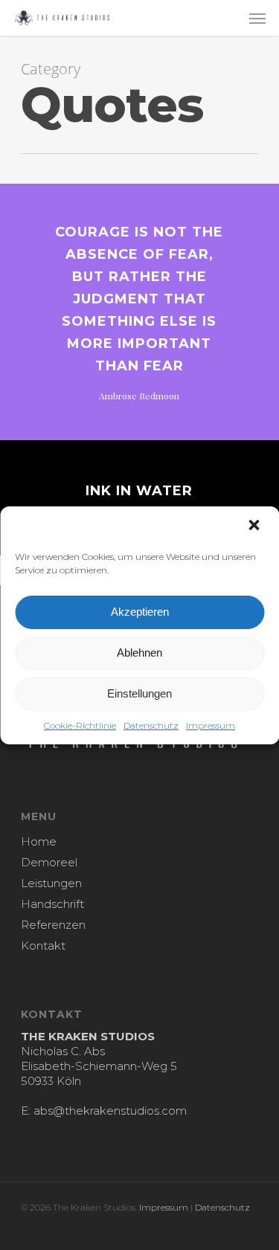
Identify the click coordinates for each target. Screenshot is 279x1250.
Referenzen (53, 925)
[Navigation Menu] (257, 17)
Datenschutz (151, 725)
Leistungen (51, 883)
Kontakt (43, 945)
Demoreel (49, 862)
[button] (255, 526)
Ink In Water (139, 491)
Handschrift (52, 904)
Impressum (210, 725)
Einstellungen (139, 693)
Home (39, 841)
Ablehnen (139, 652)
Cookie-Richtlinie (80, 725)
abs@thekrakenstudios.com (110, 1111)
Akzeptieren (140, 611)
